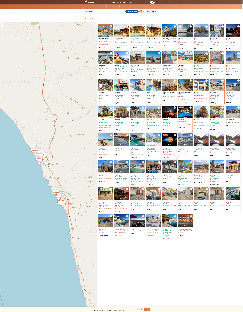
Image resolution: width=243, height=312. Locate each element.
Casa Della (149, 92)
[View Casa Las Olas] (169, 112)
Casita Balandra (181, 146)
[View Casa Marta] (201, 112)
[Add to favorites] (111, 26)
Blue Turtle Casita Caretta (120, 38)
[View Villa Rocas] (105, 220)
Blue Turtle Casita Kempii (136, 38)
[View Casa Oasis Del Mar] (233, 112)
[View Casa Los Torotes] (185, 112)
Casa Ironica (117, 119)
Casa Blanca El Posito (135, 65)
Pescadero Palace (198, 173)
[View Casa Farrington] (233, 85)
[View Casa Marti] (217, 112)
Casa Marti (212, 119)
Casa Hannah (101, 119)
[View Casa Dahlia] (105, 85)
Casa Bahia (196, 38)
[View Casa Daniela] (121, 85)
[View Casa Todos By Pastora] (121, 139)
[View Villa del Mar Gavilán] (169, 220)
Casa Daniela (117, 92)
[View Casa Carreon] (201, 57)
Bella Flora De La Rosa (103, 38)
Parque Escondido (182, 173)
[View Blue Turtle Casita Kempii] (137, 30)
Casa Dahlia (101, 92)
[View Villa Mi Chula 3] (169, 193)
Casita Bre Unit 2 (197, 146)
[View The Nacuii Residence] (217, 166)
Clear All (155, 15)
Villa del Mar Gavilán (167, 227)
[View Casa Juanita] (137, 112)
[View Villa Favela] (121, 193)
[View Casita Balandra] (185, 139)
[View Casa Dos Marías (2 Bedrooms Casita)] (185, 85)
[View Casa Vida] (169, 139)
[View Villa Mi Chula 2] (153, 193)
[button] (63, 204)
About (124, 2)
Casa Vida (165, 146)
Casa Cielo (228, 65)
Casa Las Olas (165, 119)
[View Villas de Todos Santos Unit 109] (185, 220)
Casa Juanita (133, 119)
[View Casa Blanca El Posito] (137, 57)
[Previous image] (100, 31)
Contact (129, 2)
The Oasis (228, 173)
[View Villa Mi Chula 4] (185, 193)
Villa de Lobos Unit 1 (119, 227)
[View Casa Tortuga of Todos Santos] (153, 139)
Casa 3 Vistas (181, 38)
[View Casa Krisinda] (153, 112)
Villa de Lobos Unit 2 (135, 227)
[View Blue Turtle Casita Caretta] (121, 30)
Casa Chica (212, 65)
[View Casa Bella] (121, 57)
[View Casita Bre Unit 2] (201, 139)
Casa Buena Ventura (167, 65)
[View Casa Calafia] (185, 57)
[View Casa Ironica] (121, 112)
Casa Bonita (149, 65)
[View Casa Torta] (137, 139)
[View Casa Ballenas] (105, 57)
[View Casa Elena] (201, 85)
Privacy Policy (120, 310)
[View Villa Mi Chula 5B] (233, 193)
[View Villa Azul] (105, 193)
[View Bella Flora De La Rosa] (105, 31)
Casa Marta (196, 119)
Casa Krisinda (149, 119)
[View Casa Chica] (217, 57)
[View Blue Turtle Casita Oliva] (153, 30)
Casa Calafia (181, 65)
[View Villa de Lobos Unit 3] (153, 220)
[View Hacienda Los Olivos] (153, 166)
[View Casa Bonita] (153, 57)
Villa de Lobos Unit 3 (151, 227)
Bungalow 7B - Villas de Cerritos (169, 38)
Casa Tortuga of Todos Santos (153, 146)
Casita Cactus (101, 173)
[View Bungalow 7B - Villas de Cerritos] (169, 30)
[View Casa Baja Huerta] (233, 30)
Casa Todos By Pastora (119, 146)
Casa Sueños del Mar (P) (104, 146)
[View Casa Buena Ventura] (169, 57)
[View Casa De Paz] (137, 85)
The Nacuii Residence (214, 173)
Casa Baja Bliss (213, 38)
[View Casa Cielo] (233, 57)
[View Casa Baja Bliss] (217, 30)
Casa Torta (133, 146)
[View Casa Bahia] (201, 30)
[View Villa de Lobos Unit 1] (121, 220)
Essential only (139, 309)
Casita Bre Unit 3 (213, 146)
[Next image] (111, 31)
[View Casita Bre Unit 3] (217, 139)
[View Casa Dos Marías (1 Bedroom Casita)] (169, 85)
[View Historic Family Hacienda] (169, 166)
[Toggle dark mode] (157, 2)
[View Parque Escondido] (185, 166)
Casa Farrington (229, 92)
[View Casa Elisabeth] (217, 85)
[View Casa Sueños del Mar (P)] (105, 139)
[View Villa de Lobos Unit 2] (137, 220)
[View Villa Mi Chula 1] (137, 193)
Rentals (119, 2)
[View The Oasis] (233, 166)
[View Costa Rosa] (137, 166)
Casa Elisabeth (213, 92)
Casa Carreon (197, 65)
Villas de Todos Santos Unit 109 (184, 227)
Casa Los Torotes (182, 119)
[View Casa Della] (153, 85)
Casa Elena (196, 92)
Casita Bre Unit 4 (229, 146)
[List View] (143, 11)
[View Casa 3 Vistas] (185, 30)
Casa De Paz (133, 92)
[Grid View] (140, 11)
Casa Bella (117, 65)
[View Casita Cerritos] (121, 166)
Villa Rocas (101, 227)
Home (113, 2)
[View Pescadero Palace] (201, 166)
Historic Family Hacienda (168, 173)
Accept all (147, 309)
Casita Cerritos (118, 173)
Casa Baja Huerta (229, 38)
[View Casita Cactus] (105, 166)
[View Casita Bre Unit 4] (233, 139)
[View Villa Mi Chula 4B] (201, 193)
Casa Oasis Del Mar (230, 119)
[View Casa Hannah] (105, 112)
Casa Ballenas (102, 65)
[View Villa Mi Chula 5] (217, 193)
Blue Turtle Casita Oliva (151, 38)
